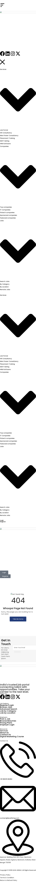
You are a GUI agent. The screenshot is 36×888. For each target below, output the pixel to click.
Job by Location (7, 713)
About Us (4, 732)
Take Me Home (18, 619)
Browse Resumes (8, 720)
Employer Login (7, 724)
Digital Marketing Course (12, 736)
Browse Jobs (6, 707)
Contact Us (5, 734)
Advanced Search (8, 709)
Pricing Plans (6, 722)
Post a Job (5, 719)
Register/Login (7, 705)
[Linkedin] (7, 696)
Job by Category (8, 711)
